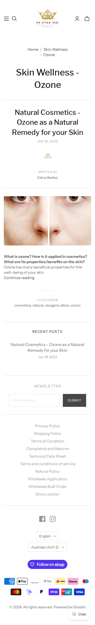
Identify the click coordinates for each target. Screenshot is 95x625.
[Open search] (14, 18)
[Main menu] (6, 18)
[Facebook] (42, 519)
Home (33, 49)
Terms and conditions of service (47, 463)
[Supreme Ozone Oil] (47, 17)
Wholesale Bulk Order (47, 486)
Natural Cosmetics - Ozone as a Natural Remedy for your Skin (47, 122)
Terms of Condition (47, 441)
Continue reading (19, 277)
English (45, 536)
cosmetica (22, 305)
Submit (74, 400)
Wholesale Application (47, 479)
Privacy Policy (47, 425)
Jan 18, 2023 (47, 141)
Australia (45, 547)
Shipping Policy (47, 433)
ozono (76, 305)
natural (37, 305)
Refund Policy (47, 471)
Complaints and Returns (47, 448)
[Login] (77, 18)
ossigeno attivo (57, 305)
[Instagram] (53, 519)
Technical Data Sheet (47, 456)
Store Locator (47, 494)
